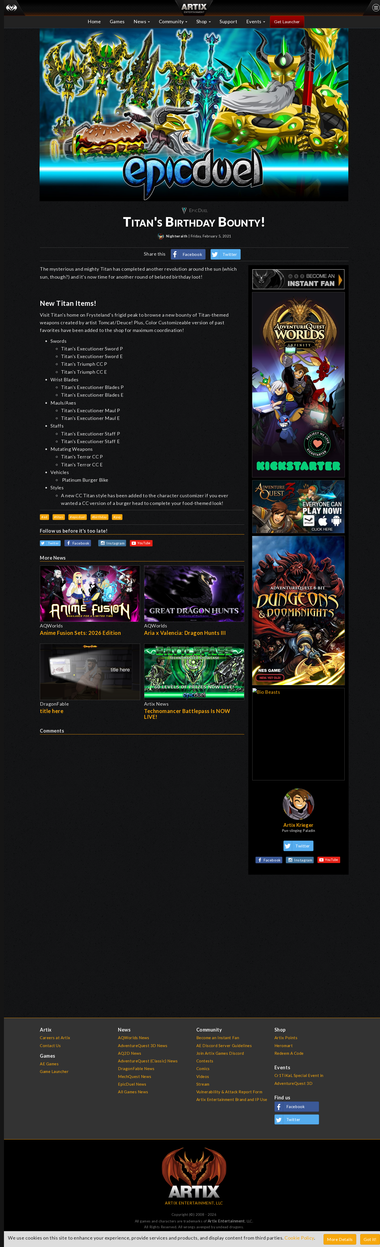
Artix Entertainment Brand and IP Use (231, 1099)
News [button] (140, 21)
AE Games (49, 1063)
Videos (202, 1076)
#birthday (99, 517)
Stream (203, 1084)
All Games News (133, 1091)
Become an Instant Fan (217, 1037)
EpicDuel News (132, 1084)
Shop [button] (202, 21)
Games (117, 21)
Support (228, 21)
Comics (203, 1068)
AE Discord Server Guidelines (224, 1045)
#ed (44, 517)
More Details (340, 1239)
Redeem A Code (289, 1053)
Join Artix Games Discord (220, 1053)
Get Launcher (287, 21)
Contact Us (50, 1045)
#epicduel (77, 517)
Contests (205, 1060)
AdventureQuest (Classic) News (148, 1060)
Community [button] (172, 21)
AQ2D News (129, 1053)
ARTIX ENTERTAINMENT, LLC (194, 1203)
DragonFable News (136, 1068)
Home (94, 21)
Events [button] (254, 21)
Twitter (229, 254)
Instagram (115, 543)
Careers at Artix (55, 1037)
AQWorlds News (133, 1037)
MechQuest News (134, 1076)
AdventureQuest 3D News (142, 1045)
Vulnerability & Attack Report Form (229, 1091)
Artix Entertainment (226, 1220)
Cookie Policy (299, 1238)
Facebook (192, 254)
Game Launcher (54, 1071)
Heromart (283, 1045)
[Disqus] (142, 800)
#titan (58, 517)
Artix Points (286, 1037)
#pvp (117, 517)
